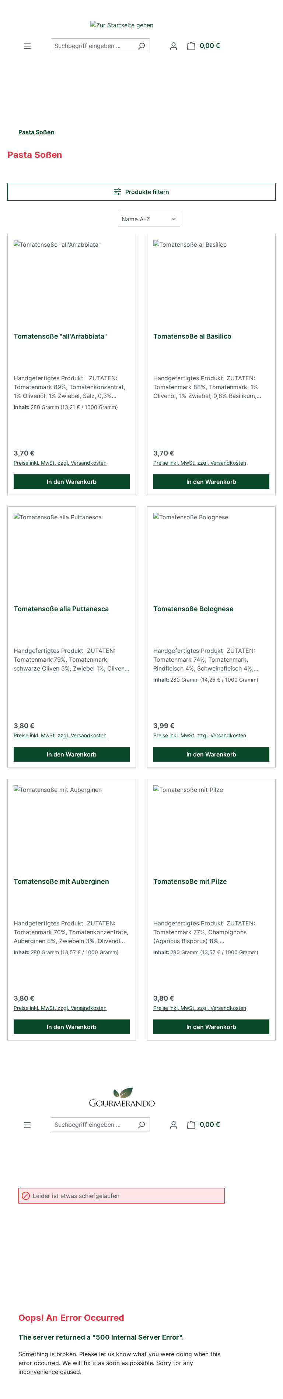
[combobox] (92, 45)
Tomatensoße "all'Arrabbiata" (60, 336)
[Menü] (27, 45)
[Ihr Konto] (173, 45)
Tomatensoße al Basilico (192, 336)
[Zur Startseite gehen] (121, 25)
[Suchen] (141, 45)
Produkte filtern (146, 191)
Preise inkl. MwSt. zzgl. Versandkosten (60, 463)
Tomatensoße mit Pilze (190, 881)
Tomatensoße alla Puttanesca (61, 609)
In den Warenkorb (72, 481)
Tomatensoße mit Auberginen (61, 881)
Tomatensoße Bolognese (193, 609)
